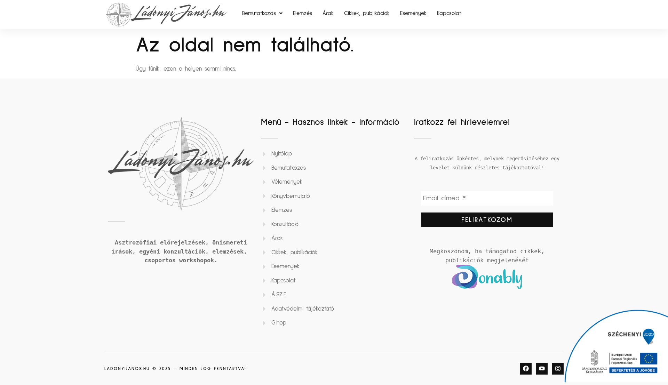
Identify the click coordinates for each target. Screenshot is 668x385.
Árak (328, 13)
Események (413, 13)
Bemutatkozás (259, 13)
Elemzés (302, 13)
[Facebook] (526, 369)
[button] (262, 13)
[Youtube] (542, 369)
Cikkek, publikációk (367, 13)
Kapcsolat (449, 13)
